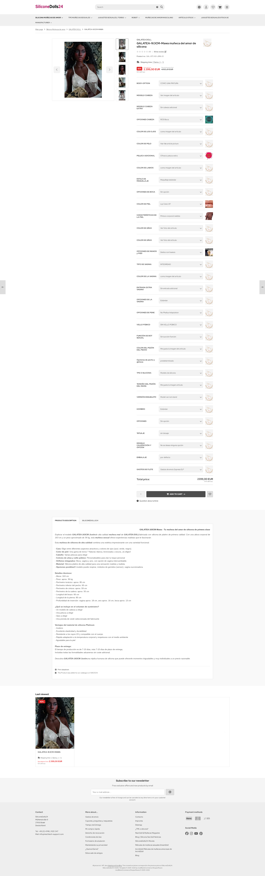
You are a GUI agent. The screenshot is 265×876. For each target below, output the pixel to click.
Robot (135, 18)
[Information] (157, 7)
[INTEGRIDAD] (209, 267)
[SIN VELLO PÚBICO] (209, 328)
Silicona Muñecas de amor (48, 18)
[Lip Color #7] (209, 207)
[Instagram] (191, 833)
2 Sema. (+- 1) (158, 62)
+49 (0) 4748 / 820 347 (48, 831)
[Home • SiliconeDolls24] (49, 10)
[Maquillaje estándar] (209, 183)
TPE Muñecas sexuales (79, 18)
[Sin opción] (209, 195)
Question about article (148, 501)
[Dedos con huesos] (209, 255)
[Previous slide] (40, 732)
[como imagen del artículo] (209, 135)
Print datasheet (63, 670)
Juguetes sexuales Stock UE (215, 18)
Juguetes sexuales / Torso (111, 18)
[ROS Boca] (209, 122)
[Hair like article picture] (209, 147)
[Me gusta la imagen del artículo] (209, 352)
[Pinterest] (201, 833)
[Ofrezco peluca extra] (209, 159)
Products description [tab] (65, 520)
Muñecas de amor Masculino (159, 18)
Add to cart (176, 494)
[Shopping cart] (220, 7)
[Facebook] (187, 833)
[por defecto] (209, 460)
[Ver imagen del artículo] (209, 98)
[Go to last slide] (122, 43)
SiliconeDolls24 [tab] (90, 520)
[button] (122, 57)
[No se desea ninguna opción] (209, 448)
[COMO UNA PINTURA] (209, 86)
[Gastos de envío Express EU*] (209, 472)
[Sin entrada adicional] (209, 291)
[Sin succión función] (209, 340)
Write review (159, 51)
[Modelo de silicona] (209, 376)
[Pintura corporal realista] (209, 219)
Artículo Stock (186, 18)
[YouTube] (196, 833)
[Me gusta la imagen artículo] (209, 388)
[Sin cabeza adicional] (209, 110)
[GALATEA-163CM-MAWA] (55, 723)
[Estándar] (209, 303)
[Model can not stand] (209, 400)
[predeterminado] (209, 364)
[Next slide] (122, 96)
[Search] (161, 7)
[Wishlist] (213, 7)
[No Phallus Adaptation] (209, 316)
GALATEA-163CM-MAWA (49, 752)
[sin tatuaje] (209, 436)
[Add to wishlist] (210, 494)
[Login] (206, 7)
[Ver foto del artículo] (209, 231)
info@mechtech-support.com (52, 834)
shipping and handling (115, 865)
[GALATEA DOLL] (207, 40)
